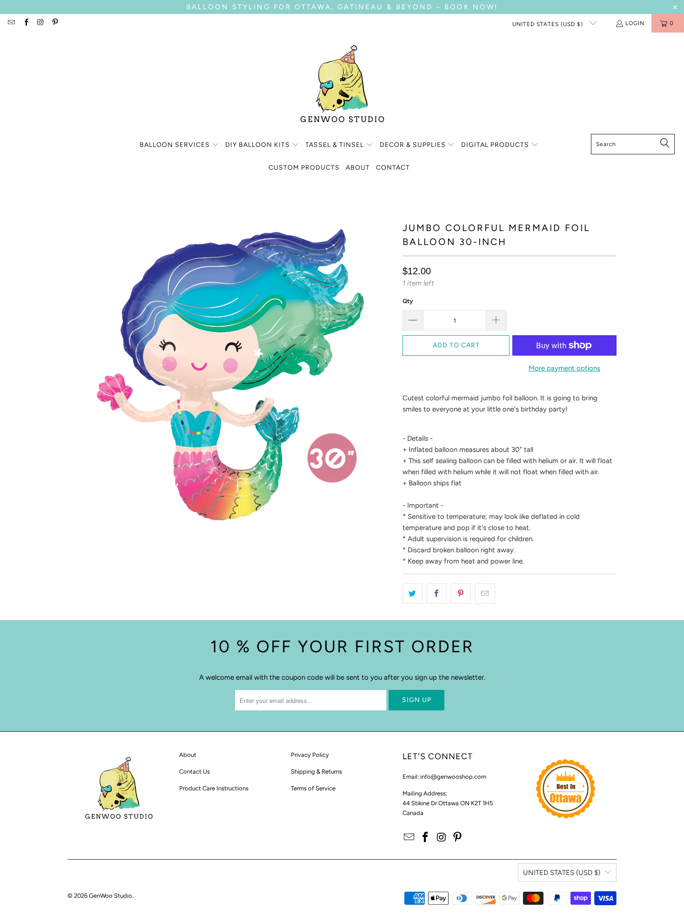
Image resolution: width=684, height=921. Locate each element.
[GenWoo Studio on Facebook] (25, 23)
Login (634, 23)
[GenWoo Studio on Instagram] (40, 23)
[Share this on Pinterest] (461, 593)
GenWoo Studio (110, 895)
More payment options (564, 368)
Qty (407, 301)
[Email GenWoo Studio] (11, 23)
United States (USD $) (548, 24)
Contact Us (194, 771)
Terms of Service (313, 788)
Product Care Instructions (213, 788)
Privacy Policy (310, 754)
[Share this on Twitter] (412, 593)
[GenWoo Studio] (342, 85)
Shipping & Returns (316, 771)
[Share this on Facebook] (437, 593)
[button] (179, 145)
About (187, 754)
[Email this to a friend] (485, 593)
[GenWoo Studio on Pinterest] (55, 23)
